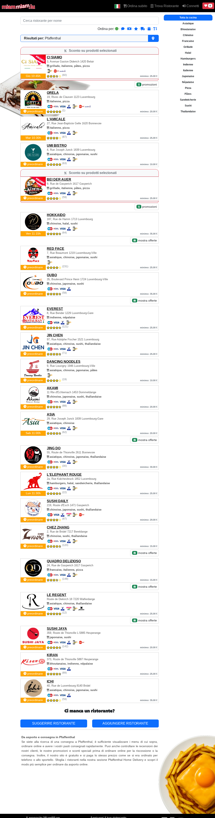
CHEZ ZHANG (58, 527)
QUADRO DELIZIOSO (64, 561)
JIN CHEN (55, 335)
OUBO (52, 275)
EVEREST (55, 309)
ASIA (51, 414)
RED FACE (55, 248)
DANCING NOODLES (63, 361)
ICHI (50, 681)
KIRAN (52, 655)
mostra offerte (147, 240)
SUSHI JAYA (57, 628)
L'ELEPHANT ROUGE (64, 474)
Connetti (192, 6)
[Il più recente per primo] (149, 29)
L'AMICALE (56, 119)
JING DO (53, 448)
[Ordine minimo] (129, 29)
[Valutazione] (136, 29)
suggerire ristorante (53, 723)
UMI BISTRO (57, 145)
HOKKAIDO (56, 215)
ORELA (53, 93)
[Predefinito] (117, 29)
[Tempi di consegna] (143, 29)
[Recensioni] (123, 29)
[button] (117, 6)
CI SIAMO (54, 57)
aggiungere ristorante (125, 723)
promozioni (149, 84)
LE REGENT (56, 595)
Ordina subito (136, 6)
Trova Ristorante (166, 6)
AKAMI (52, 388)
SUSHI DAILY (57, 501)
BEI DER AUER (59, 179)
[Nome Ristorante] (155, 29)
